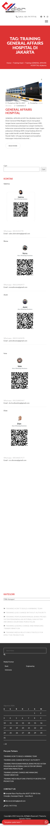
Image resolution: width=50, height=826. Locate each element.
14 (29, 723)
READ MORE (13, 146)
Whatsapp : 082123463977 (14, 285)
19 (17, 728)
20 (23, 728)
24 (5, 733)
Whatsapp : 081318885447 (14, 400)
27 (23, 733)
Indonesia (8, 670)
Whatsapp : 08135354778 (13, 231)
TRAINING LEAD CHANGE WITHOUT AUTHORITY (26, 613)
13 (23, 723)
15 (35, 723)
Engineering (30, 666)
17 (5, 728)
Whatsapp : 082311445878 (14, 338)
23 (41, 728)
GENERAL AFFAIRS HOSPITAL (18, 111)
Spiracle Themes (25, 819)
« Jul (5, 744)
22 (35, 728)
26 (17, 733)
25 (11, 733)
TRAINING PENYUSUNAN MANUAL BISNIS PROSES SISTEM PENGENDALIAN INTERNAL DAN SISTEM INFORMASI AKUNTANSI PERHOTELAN (25, 619)
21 (29, 728)
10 (5, 723)
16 (41, 723)
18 (11, 728)
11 (11, 723)
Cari (5, 166)
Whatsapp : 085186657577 (14, 458)
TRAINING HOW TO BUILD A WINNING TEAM (24, 608)
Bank (6, 666)
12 (17, 723)
